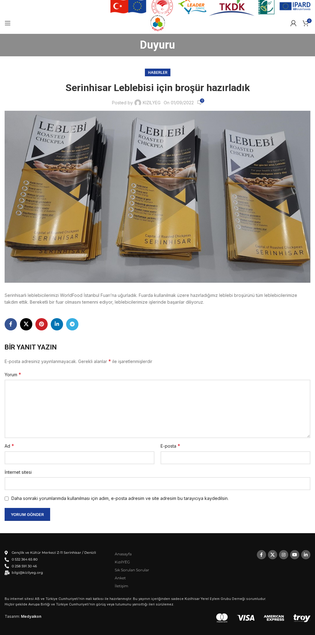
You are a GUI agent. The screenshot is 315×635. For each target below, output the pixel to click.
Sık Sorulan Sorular (132, 570)
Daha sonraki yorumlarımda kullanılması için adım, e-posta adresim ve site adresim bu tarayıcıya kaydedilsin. (120, 498)
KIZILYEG (152, 102)
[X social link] (26, 324)
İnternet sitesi (18, 472)
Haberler (157, 72)
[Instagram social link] (283, 554)
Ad (9, 446)
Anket (120, 578)
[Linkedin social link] (57, 324)
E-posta (170, 446)
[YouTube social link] (294, 554)
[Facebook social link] (11, 324)
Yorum (13, 374)
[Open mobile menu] (8, 23)
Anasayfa (123, 554)
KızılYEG (122, 562)
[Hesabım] (293, 23)
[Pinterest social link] (41, 324)
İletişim (121, 586)
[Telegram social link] (72, 324)
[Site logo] (158, 22)
